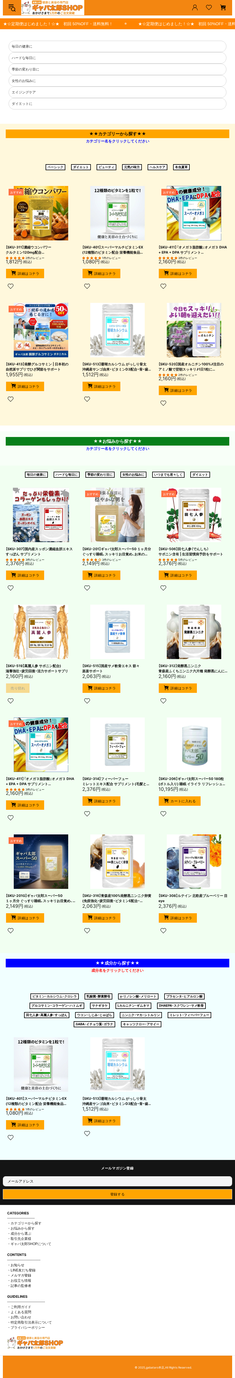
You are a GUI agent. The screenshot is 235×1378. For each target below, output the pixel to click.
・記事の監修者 (19, 1286)
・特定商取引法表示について (29, 1322)
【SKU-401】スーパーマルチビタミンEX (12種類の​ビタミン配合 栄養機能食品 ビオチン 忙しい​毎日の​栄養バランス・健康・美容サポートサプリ (115, 250)
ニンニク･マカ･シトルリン (141, 1015)
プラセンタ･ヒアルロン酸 (184, 996)
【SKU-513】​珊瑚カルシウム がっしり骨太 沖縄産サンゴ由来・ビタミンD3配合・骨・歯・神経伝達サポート (116, 367)
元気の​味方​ (132, 167)
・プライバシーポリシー (26, 1328)
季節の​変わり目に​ (100, 475)
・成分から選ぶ (19, 1234)
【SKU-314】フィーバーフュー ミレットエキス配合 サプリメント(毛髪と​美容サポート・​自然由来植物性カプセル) (114, 782)
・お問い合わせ (19, 1317)
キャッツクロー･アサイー (141, 1024)
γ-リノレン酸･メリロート (138, 996)
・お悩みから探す (21, 1228)
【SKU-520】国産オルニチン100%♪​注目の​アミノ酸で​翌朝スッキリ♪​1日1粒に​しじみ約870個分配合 (191, 367)
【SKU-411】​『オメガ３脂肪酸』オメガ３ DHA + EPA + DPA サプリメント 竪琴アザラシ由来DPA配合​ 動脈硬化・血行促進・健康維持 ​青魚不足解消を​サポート (192, 250)
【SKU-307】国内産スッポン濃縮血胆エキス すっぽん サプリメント (39, 551)
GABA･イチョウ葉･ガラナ (94, 1024)
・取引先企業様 (19, 1239)
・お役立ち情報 (19, 1281)
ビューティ (106, 167)
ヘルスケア (157, 167)
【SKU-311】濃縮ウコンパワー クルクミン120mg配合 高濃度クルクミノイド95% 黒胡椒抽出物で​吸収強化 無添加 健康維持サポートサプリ (39, 250)
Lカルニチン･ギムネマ (133, 1005)
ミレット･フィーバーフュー (189, 1015)
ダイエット (81, 167)
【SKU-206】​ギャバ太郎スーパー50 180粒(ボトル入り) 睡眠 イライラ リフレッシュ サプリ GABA (191, 782)
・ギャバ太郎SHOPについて (29, 1244)
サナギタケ (100, 1005)
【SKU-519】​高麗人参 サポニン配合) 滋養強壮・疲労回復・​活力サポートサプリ (37, 668)
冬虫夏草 (181, 167)
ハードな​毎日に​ (67, 475)
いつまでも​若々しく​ (168, 475)
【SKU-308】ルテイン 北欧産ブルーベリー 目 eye (193, 898)
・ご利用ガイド (19, 1307)
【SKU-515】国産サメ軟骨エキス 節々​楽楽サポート (111, 668)
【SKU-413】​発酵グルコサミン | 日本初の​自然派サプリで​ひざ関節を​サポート (37, 366)
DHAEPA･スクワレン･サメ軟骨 (181, 1005)
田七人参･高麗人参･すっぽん (46, 1015)
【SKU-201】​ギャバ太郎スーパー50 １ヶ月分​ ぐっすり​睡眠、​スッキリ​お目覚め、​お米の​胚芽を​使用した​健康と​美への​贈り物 (116, 552)
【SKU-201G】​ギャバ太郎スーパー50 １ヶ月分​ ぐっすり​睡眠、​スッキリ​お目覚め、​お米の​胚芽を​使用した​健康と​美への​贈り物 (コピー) (39, 898)
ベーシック (55, 167)
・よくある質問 (19, 1312)
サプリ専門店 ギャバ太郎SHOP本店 (52, 7)
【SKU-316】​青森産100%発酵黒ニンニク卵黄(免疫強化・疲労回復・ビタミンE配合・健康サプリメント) (116, 898)
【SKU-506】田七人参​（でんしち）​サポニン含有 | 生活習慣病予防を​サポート (190, 551)
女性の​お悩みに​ (133, 475)
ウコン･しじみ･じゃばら (94, 1015)
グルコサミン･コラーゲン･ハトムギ (57, 1005)
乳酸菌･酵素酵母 (98, 996)
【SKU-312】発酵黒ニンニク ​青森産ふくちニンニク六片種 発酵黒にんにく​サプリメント (193, 669)
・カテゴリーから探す (24, 1223)
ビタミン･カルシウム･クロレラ (54, 996)
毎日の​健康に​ (36, 475)
